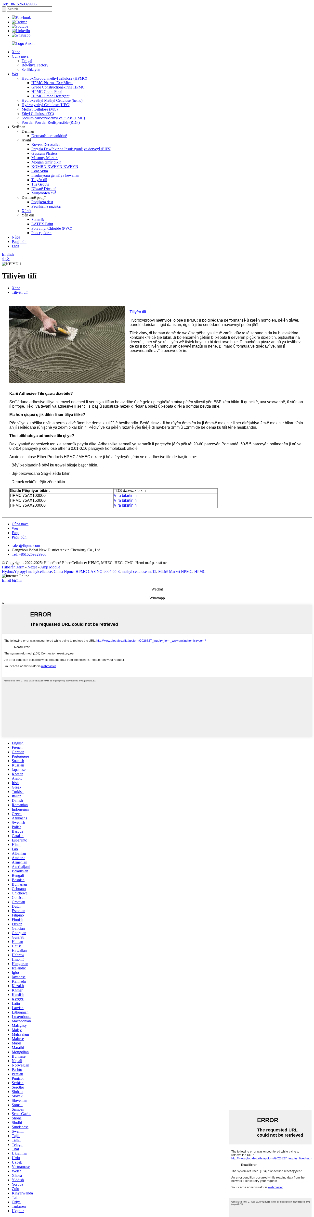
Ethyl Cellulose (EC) (38, 114)
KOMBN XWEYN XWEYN (54, 166)
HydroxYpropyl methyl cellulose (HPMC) (54, 78)
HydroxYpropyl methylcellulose (27, 571)
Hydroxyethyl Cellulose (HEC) (46, 105)
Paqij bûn (19, 241)
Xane (16, 52)
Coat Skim (39, 171)
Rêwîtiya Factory (35, 65)
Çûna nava (20, 56)
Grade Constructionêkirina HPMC (58, 87)
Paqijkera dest (42, 202)
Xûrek (26, 211)
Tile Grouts (40, 184)
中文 (6, 259)
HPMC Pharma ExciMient (52, 83)
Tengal (27, 61)
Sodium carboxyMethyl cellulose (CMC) (53, 118)
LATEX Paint (42, 224)
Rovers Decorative (45, 144)
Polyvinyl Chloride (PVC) (51, 228)
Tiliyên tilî (39, 180)
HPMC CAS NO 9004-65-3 (98, 571)
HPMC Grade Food (46, 91)
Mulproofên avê (43, 193)
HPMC (200, 571)
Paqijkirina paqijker (46, 206)
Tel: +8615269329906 (19, 4)
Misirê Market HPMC (175, 571)
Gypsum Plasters (44, 153)
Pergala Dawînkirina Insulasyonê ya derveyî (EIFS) (71, 149)
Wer (15, 74)
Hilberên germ (13, 567)
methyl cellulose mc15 (139, 571)
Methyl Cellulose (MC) (40, 109)
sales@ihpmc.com (26, 545)
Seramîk (37, 219)
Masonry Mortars (44, 158)
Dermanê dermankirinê (49, 136)
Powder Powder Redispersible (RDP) (51, 122)
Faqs (15, 246)
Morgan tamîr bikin (46, 162)
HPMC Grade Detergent (50, 96)
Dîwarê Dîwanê (43, 189)
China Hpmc (64, 571)
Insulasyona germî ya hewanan (55, 175)
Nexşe (32, 567)
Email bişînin (12, 580)
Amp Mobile (50, 567)
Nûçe (16, 237)
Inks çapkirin (41, 233)
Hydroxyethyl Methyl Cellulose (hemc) (52, 100)
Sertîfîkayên (31, 69)
